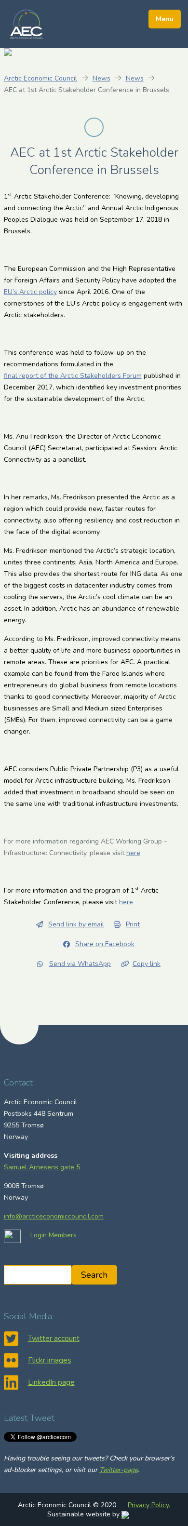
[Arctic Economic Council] (26, 23)
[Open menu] (164, 19)
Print (133, 924)
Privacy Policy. (149, 1505)
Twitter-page (118, 1469)
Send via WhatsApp (80, 963)
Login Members (54, 1235)
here (133, 852)
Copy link (147, 963)
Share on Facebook (104, 944)
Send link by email (76, 924)
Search (94, 1275)
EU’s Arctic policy (30, 291)
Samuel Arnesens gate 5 (42, 1167)
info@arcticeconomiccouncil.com (54, 1216)
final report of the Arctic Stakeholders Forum (73, 375)
